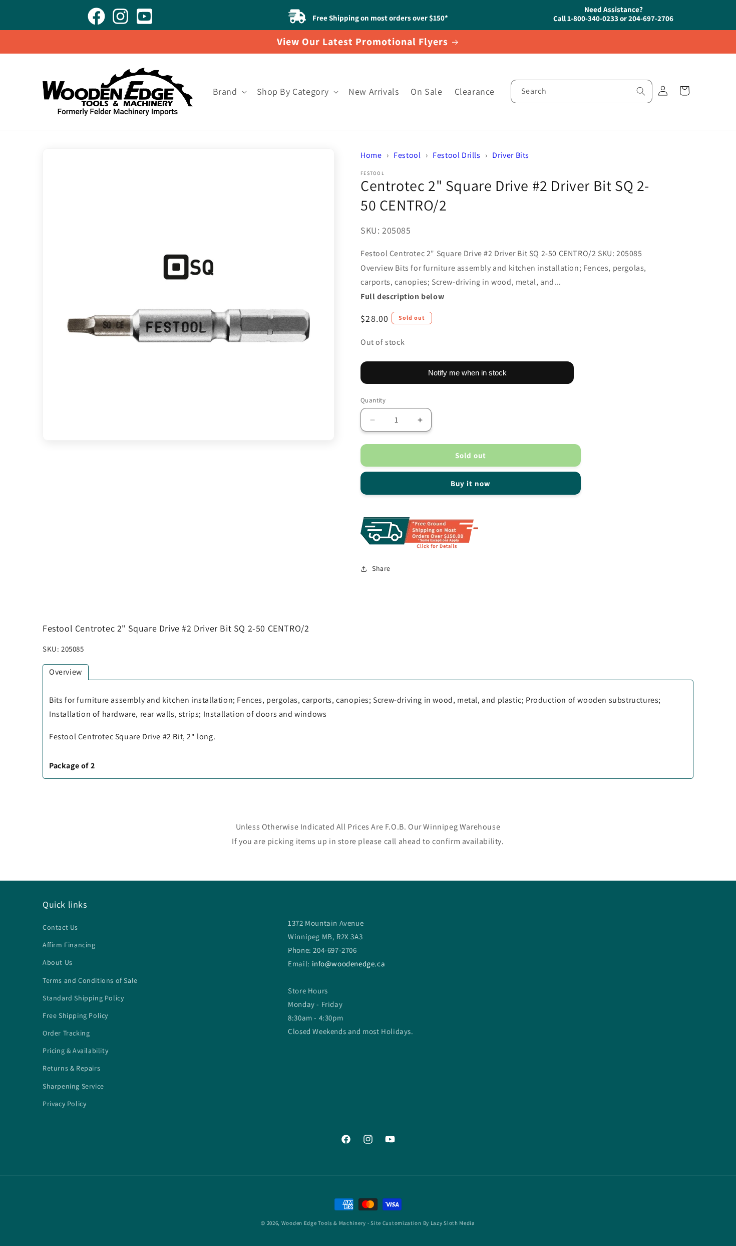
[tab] (66, 672)
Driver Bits (510, 155)
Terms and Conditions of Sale (90, 980)
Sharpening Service (73, 1086)
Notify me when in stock (467, 372)
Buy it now (471, 484)
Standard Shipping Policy (83, 997)
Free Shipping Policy (75, 1015)
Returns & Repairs (71, 1068)
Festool (407, 155)
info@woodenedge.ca (349, 963)
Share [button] (381, 568)
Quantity (373, 400)
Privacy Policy (64, 1103)
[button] (229, 91)
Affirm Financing (69, 945)
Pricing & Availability (75, 1051)
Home (371, 155)
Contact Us (60, 927)
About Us (58, 962)
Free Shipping (510, 534)
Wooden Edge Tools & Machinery (323, 1222)
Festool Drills (456, 155)
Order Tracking (66, 1033)
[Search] (641, 91)
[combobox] (581, 91)
